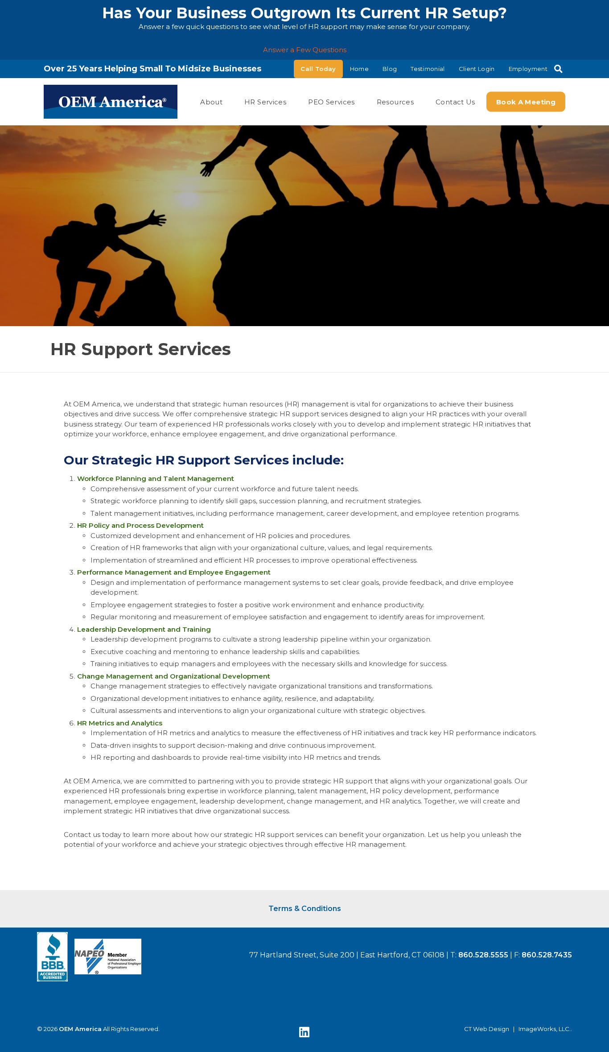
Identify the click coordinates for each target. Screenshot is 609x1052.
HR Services (265, 101)
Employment (528, 68)
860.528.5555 (483, 955)
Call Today (318, 68)
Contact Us (455, 101)
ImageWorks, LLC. (544, 1029)
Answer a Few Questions (304, 50)
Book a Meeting (526, 101)
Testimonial (428, 68)
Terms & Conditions (304, 908)
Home (359, 68)
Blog (390, 68)
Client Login (477, 68)
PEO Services (331, 101)
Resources (395, 101)
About (211, 101)
